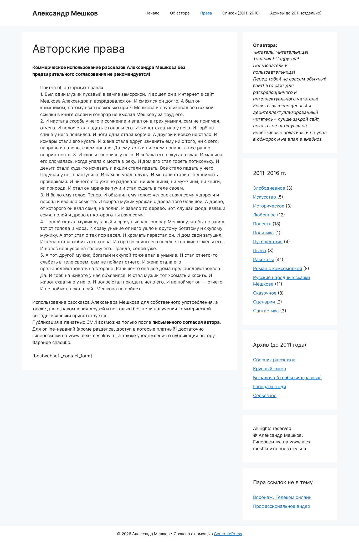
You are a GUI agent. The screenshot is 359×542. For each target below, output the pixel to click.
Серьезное (264, 395)
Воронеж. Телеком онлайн (282, 497)
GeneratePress (228, 533)
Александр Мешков (65, 13)
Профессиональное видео (281, 506)
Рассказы (263, 259)
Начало (152, 13)
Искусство (264, 197)
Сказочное (264, 293)
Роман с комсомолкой (277, 268)
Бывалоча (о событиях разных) (287, 377)
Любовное (264, 214)
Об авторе (180, 13)
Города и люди (269, 386)
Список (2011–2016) (241, 13)
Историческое (268, 206)
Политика (263, 232)
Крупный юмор (269, 368)
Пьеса (259, 250)
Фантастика (266, 310)
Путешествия (268, 241)
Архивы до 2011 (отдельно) (295, 13)
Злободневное (269, 188)
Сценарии (264, 302)
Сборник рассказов (274, 359)
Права (206, 13)
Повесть (262, 223)
